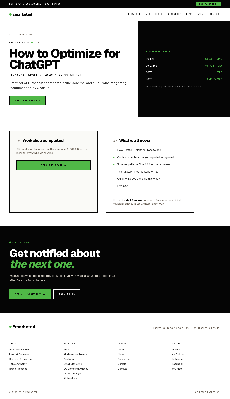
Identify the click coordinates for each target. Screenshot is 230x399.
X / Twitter (178, 354)
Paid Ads (68, 359)
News (189, 14)
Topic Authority (18, 363)
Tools (159, 14)
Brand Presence (18, 368)
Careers (122, 363)
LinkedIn (176, 349)
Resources (175, 14)
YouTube (177, 368)
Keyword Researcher (20, 359)
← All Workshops (21, 34)
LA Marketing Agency (75, 368)
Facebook (178, 363)
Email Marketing (72, 363)
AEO (147, 14)
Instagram (177, 359)
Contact (215, 14)
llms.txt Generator (19, 354)
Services (134, 14)
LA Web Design (72, 373)
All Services (70, 378)
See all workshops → (30, 294)
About (201, 14)
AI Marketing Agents (75, 354)
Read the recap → (27, 100)
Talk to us (67, 294)
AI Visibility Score (19, 349)
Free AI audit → (208, 3)
